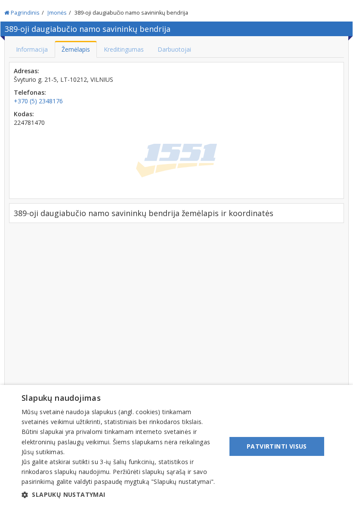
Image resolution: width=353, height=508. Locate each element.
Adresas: (26, 71)
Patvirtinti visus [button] (277, 446)
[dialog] (176, 446)
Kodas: (24, 114)
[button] (121, 494)
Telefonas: (30, 92)
